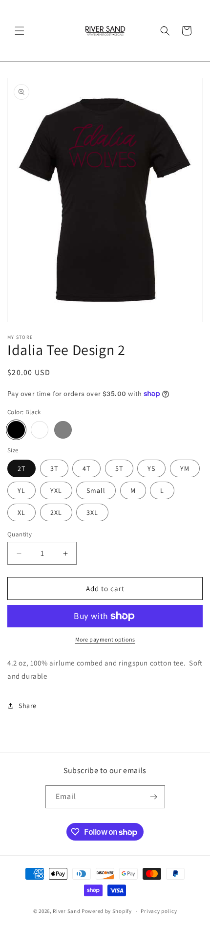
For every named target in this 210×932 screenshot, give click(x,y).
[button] (19, 31)
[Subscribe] (154, 796)
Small (95, 490)
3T (54, 468)
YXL (56, 490)
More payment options (105, 639)
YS (151, 468)
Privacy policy (159, 911)
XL (21, 512)
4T (86, 468)
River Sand (66, 911)
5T (119, 468)
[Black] (16, 430)
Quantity (19, 534)
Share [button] (28, 705)
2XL (56, 512)
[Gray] (63, 430)
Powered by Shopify (107, 911)
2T (21, 468)
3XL (92, 512)
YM (184, 468)
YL (21, 490)
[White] (39, 430)
